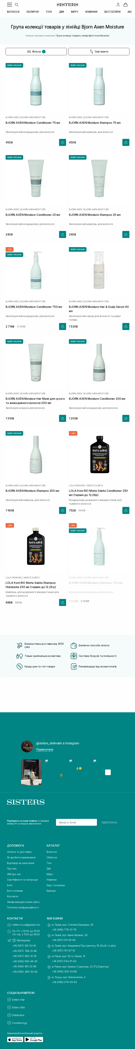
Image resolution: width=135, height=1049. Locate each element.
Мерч (50, 874)
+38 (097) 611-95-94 (64, 939)
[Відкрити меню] (9, 4)
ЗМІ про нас (14, 874)
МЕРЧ (74, 11)
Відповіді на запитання (20, 863)
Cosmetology (19, 1022)
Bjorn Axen (12, 117)
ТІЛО (49, 11)
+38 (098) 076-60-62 (64, 982)
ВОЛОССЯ (13, 11)
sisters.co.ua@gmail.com (26, 924)
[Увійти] (118, 4)
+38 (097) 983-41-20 (24, 955)
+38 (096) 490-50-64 (24, 971)
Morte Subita (95, 485)
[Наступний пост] (108, 772)
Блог (9, 885)
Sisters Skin (18, 1007)
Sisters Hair (18, 999)
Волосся (52, 851)
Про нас (12, 868)
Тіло (49, 863)
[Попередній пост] (27, 772)
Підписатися (44, 749)
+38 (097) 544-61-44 (64, 961)
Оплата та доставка (19, 851)
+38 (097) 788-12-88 (24, 950)
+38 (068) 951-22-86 (24, 966)
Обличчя (52, 857)
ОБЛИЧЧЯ (32, 11)
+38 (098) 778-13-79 (64, 929)
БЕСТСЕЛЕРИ (112, 11)
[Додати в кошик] (62, 142)
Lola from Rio (77, 485)
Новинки (52, 879)
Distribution (18, 1015)
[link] (125, 4)
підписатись (109, 822)
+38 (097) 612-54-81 (24, 945)
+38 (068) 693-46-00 (24, 961)
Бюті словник (15, 890)
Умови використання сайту (23, 901)
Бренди (51, 890)
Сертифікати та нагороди (22, 879)
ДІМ (61, 11)
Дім (49, 868)
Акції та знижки (56, 885)
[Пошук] (16, 4)
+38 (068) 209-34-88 (64, 971)
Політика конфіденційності (23, 907)
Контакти (12, 896)
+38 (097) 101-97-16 (63, 950)
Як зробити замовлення (21, 857)
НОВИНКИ (91, 11)
